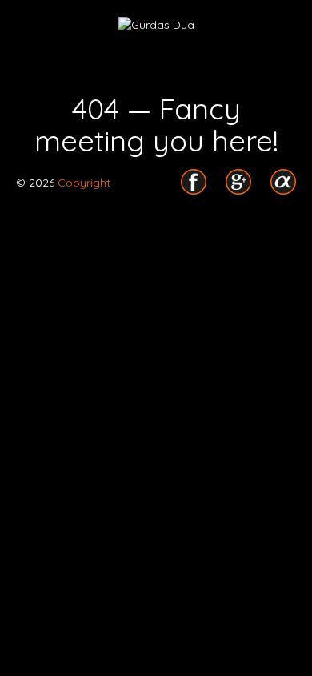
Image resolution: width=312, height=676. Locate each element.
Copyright (82, 182)
